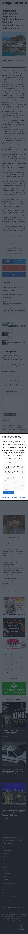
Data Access (14, 497)
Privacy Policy (22, 497)
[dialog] (14, 467)
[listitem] (14, 463)
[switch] (22, 467)
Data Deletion (5, 497)
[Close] (25, 436)
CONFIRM (8, 492)
